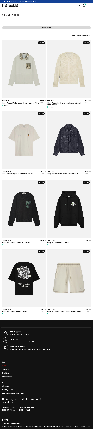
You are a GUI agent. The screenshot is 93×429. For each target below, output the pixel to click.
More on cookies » (86, 426)
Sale (4, 366)
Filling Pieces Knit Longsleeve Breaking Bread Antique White (64, 104)
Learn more (33, 1)
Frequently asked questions (13, 393)
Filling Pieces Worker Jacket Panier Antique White (20, 103)
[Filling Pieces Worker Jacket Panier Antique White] (24, 69)
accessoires (7, 376)
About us (5, 386)
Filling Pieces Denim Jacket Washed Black (62, 174)
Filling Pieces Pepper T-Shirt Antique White (18, 174)
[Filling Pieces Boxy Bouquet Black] (24, 278)
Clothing (5, 373)
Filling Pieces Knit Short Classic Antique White (64, 311)
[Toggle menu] (88, 5)
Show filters (46, 27)
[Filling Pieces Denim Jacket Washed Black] (69, 140)
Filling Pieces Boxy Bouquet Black (14, 311)
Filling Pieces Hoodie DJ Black (58, 242)
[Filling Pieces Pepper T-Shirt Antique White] (24, 140)
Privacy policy (7, 389)
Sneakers (6, 369)
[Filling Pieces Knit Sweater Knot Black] (24, 209)
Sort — (74, 35)
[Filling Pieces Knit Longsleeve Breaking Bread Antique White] (69, 69)
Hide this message (72, 426)
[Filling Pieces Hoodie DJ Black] (69, 209)
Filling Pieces (6, 101)
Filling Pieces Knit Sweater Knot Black (16, 242)
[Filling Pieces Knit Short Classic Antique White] (69, 278)
